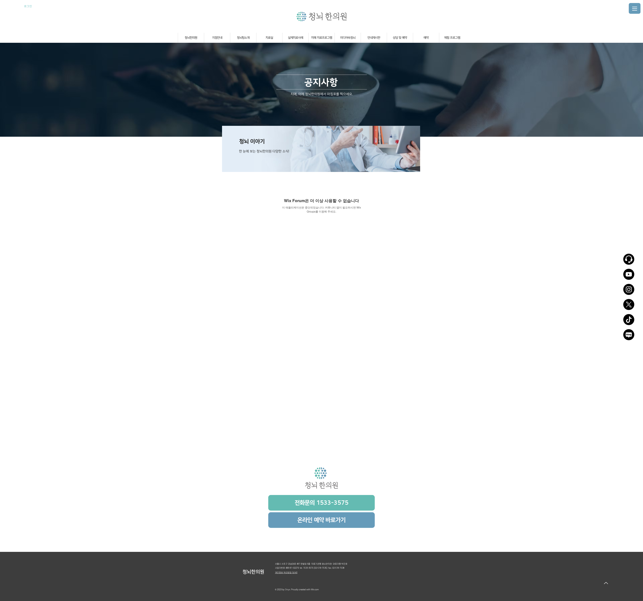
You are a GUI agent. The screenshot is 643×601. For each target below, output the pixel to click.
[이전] (227, 148)
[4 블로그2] (628, 336)
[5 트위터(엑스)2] (628, 305)
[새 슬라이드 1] (321, 168)
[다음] (414, 148)
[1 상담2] (628, 260)
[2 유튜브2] (628, 275)
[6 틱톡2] (628, 320)
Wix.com (315, 589)
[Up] (606, 583)
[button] (191, 38)
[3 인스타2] (628, 290)
